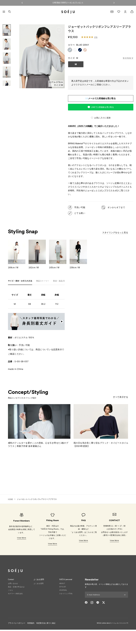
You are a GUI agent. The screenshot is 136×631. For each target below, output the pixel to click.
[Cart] (132, 11)
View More (21, 538)
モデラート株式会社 (15, 594)
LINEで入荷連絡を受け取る (102, 107)
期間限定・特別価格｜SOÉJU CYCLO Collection (68, 3)
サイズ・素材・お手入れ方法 (20, 281)
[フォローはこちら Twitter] (103, 602)
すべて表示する (120, 397)
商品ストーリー (42, 281)
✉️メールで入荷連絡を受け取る (101, 98)
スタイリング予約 (65, 594)
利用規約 (30, 623)
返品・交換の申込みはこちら (16, 588)
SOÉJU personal (65, 579)
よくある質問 (38, 583)
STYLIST (62, 587)
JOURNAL (63, 590)
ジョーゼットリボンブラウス (99, 190)
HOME (10, 499)
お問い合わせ (13, 583)
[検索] (9, 11)
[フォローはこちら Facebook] (86, 602)
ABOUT (62, 583)
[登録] (124, 595)
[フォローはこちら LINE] (97, 602)
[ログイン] (125, 11)
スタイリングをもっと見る (115, 232)
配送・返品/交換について (63, 281)
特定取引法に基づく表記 (45, 623)
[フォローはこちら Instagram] (92, 602)
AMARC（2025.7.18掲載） (81, 126)
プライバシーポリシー (16, 623)
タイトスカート (92, 187)
